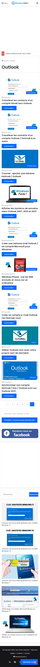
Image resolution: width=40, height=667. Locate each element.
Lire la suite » (9, 108)
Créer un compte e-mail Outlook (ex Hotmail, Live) (19, 316)
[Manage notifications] (35, 662)
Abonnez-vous (29, 662)
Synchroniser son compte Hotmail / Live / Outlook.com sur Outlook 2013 (19, 388)
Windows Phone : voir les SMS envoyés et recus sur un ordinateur (17, 279)
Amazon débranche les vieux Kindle (18, 53)
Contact (27, 653)
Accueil (5, 61)
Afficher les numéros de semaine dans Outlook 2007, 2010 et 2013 (20, 210)
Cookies (19, 653)
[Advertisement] (20, 28)
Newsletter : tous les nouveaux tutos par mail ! (19, 420)
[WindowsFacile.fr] (20, 3)
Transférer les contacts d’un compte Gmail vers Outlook (17, 102)
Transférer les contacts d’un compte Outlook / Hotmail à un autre (19, 138)
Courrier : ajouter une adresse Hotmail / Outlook (18, 175)
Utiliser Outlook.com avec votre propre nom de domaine (19, 351)
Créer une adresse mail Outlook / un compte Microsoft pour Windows (20, 246)
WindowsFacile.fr (21, 657)
